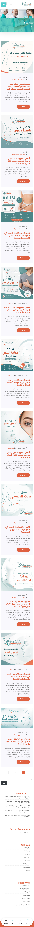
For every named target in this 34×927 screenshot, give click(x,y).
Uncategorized (26, 885)
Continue (23, 106)
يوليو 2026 (27, 848)
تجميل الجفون (10, 448)
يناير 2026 (27, 860)
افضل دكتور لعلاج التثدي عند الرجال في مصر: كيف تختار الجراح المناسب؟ (17, 310)
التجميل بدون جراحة (25, 888)
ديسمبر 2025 (26, 864)
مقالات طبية (11, 303)
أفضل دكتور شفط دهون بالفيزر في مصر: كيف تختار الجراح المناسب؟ (18, 161)
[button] (3, 4)
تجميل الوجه (11, 670)
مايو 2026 (27, 854)
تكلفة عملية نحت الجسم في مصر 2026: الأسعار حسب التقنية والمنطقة (17, 235)
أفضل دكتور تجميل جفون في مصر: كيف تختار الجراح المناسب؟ (18, 455)
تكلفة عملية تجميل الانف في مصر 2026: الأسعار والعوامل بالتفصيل (18, 676)
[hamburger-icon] (11, 4)
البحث (31, 779)
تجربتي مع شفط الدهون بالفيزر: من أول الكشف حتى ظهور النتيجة (18, 741)
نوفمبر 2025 (26, 867)
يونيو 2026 (27, 851)
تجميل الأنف (27, 892)
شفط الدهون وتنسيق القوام (18, 80)
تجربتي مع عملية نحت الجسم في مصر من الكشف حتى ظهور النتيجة (18, 604)
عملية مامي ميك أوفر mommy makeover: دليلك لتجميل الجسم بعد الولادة (18, 86)
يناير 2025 (27, 870)
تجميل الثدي (26, 895)
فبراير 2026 (27, 857)
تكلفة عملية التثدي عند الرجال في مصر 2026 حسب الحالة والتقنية (18, 382)
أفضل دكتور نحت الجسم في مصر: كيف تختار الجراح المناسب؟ (17, 529)
